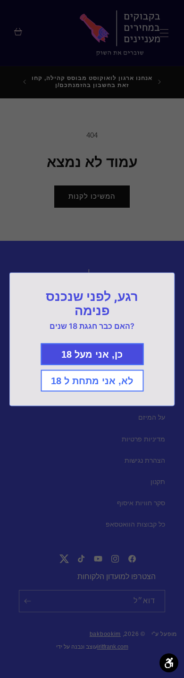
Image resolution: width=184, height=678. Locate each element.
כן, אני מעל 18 (92, 354)
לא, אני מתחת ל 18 (92, 380)
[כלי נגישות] (168, 662)
